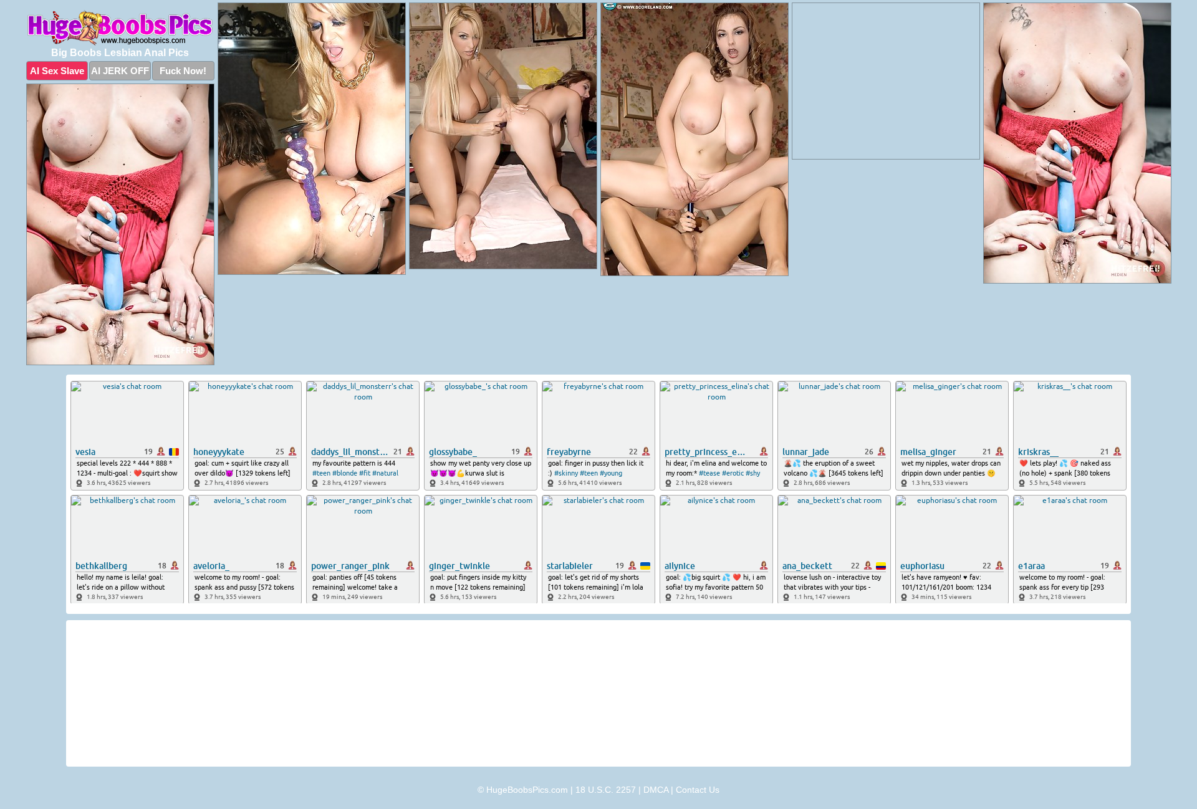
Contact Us (697, 790)
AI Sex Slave (57, 70)
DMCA (655, 790)
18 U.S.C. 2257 (605, 790)
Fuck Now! (183, 70)
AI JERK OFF (120, 70)
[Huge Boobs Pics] (120, 27)
